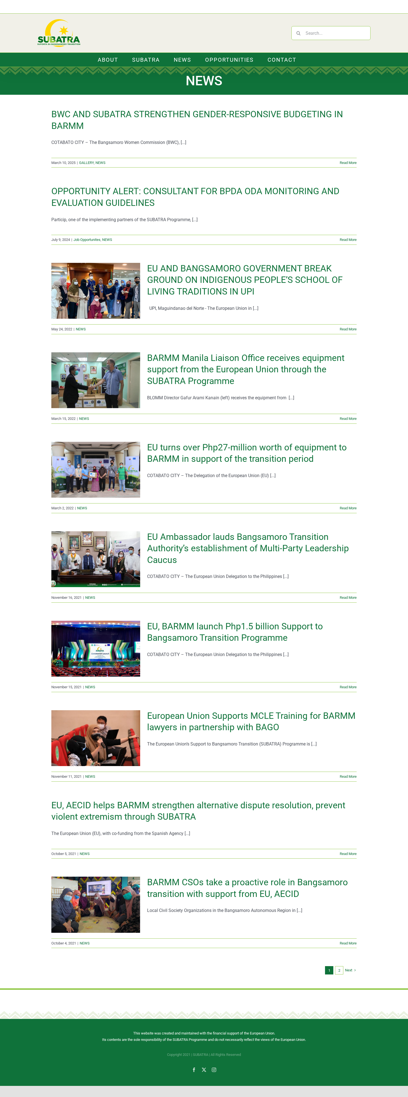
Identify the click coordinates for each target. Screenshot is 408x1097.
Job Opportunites (87, 240)
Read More (348, 163)
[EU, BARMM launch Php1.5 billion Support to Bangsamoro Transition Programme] (95, 649)
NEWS (100, 163)
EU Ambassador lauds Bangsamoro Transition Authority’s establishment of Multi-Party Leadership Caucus (248, 548)
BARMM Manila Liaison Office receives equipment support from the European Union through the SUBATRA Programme (245, 369)
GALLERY (86, 163)
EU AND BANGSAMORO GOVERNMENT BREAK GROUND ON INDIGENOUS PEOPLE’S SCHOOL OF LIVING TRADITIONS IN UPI (245, 280)
